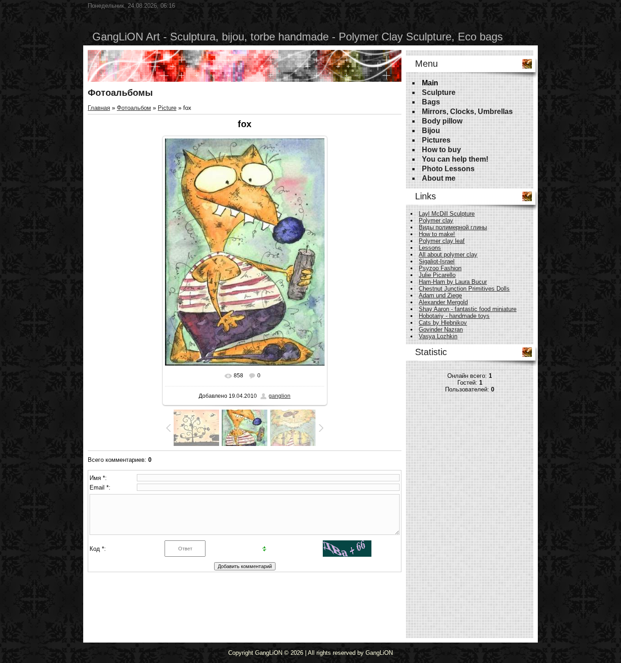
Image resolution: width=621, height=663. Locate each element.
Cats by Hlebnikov (443, 322)
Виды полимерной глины (453, 227)
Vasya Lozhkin (438, 336)
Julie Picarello (437, 275)
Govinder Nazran (441, 329)
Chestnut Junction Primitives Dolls (464, 288)
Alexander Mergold (443, 302)
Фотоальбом (134, 107)
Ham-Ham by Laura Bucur (453, 281)
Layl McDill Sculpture (447, 213)
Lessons (430, 247)
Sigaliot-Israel (437, 261)
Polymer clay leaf (442, 240)
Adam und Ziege (440, 295)
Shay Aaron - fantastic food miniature (467, 309)
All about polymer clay (448, 254)
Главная (99, 107)
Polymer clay (436, 220)
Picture (167, 107)
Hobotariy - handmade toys (454, 315)
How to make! (437, 234)
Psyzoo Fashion (440, 268)
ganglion (279, 396)
